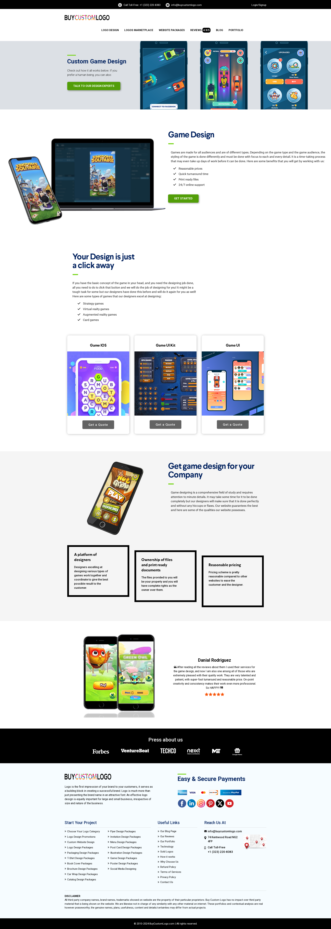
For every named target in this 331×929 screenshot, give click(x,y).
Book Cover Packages (79, 863)
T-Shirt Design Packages (81, 858)
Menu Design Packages (123, 842)
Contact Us (166, 882)
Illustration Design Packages (126, 852)
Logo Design (110, 30)
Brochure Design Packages (82, 868)
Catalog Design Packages (81, 879)
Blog (219, 30)
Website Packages (172, 30)
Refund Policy (168, 867)
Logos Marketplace (138, 30)
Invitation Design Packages (125, 836)
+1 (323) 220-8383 (220, 852)
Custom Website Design (80, 842)
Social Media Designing (123, 868)
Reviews (200, 30)
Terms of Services (170, 872)
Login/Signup (259, 5)
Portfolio (236, 30)
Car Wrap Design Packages (82, 874)
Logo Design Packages (80, 847)
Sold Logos (166, 851)
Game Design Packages (123, 858)
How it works (167, 856)
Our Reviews (167, 836)
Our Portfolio (167, 841)
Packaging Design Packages (83, 852)
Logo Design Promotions (81, 836)
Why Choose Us (169, 861)
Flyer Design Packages (123, 831)
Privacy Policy (168, 877)
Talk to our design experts (93, 86)
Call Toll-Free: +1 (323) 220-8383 (142, 5)
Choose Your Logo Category (83, 831)
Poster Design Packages (124, 863)
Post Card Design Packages (126, 847)
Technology (166, 846)
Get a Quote (98, 424)
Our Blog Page (168, 831)
